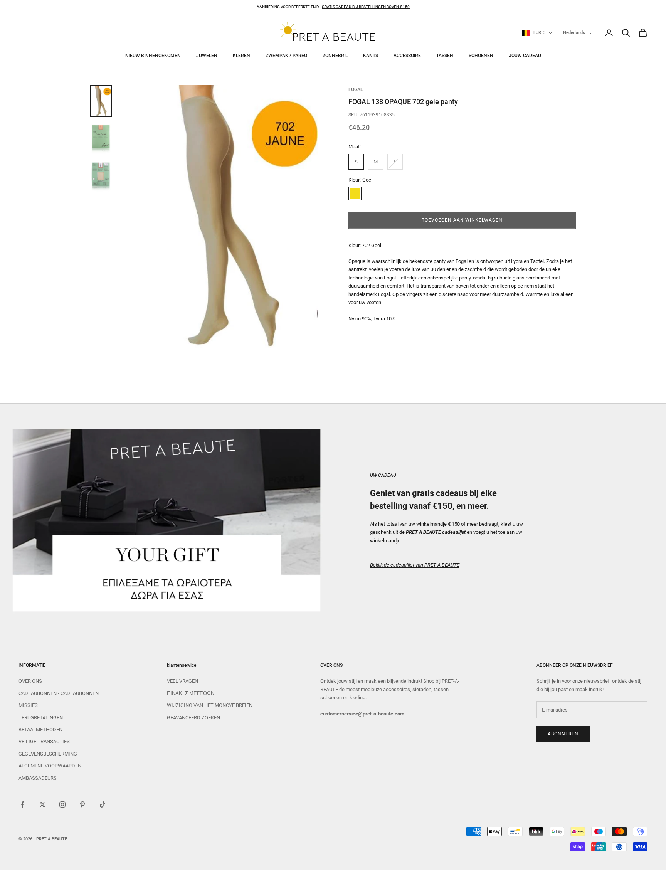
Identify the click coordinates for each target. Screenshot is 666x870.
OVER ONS (30, 681)
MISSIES (28, 705)
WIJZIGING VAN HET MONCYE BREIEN (209, 705)
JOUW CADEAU (525, 55)
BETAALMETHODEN (40, 729)
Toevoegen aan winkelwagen (462, 220)
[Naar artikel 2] (101, 139)
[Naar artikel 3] (101, 176)
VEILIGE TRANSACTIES (44, 741)
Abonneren (563, 734)
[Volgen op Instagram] (62, 804)
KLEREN (241, 55)
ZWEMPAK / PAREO (286, 55)
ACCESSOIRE (407, 55)
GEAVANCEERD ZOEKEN (193, 717)
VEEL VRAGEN (182, 681)
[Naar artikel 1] (101, 101)
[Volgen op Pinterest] (82, 804)
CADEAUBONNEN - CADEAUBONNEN (58, 693)
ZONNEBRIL (335, 55)
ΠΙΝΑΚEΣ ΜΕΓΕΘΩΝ (190, 693)
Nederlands (574, 32)
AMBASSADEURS (37, 778)
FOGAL (355, 89)
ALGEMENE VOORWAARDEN (49, 766)
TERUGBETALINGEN (40, 717)
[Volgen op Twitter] (42, 804)
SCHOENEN (481, 55)
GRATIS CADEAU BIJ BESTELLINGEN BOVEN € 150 (366, 7)
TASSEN (444, 55)
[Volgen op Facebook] (22, 804)
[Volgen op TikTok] (102, 804)
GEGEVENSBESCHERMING (47, 754)
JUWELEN (206, 55)
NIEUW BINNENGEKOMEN (153, 55)
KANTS (370, 55)
